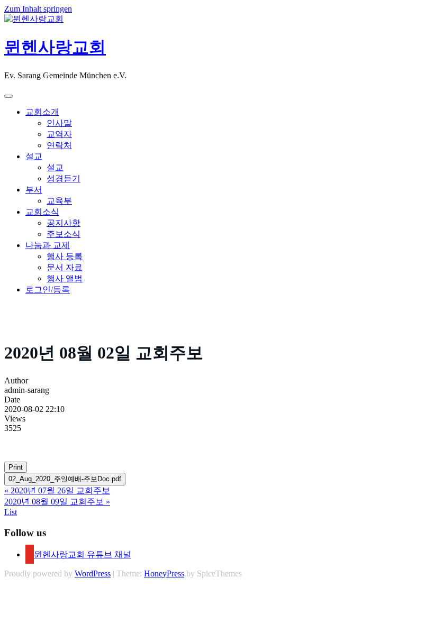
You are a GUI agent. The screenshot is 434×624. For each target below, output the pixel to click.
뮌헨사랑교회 (55, 47)
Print (15, 467)
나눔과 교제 (47, 245)
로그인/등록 (47, 289)
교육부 (59, 200)
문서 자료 (65, 267)
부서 (33, 189)
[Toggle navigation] (8, 96)
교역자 (59, 134)
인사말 (59, 122)
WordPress (93, 573)
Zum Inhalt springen (38, 8)
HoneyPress (164, 573)
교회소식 (42, 211)
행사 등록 (65, 256)
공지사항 (63, 222)
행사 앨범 (65, 278)
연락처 (59, 145)
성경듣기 (63, 178)
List (10, 512)
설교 (33, 156)
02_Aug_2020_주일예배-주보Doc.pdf (64, 479)
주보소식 (63, 234)
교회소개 (42, 111)
